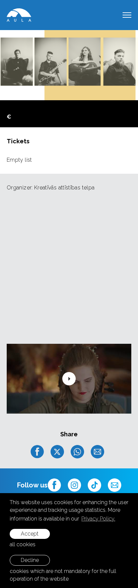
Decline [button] (30, 560)
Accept (30, 534)
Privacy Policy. (98, 519)
